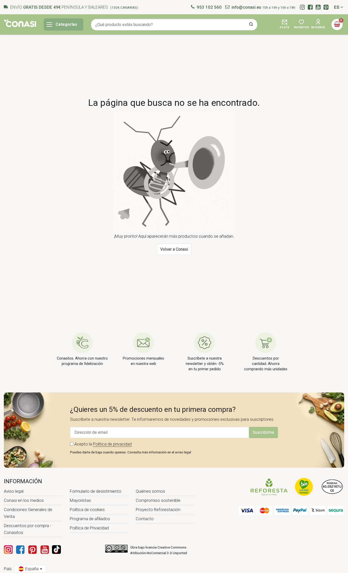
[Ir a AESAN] (332, 486)
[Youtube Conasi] (44, 549)
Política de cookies (87, 509)
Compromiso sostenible (158, 500)
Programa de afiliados (90, 518)
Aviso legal (13, 491)
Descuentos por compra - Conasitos (27, 529)
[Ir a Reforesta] (269, 486)
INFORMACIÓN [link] (23, 481)
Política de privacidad (112, 444)
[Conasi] (20, 23)
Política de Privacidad (89, 527)
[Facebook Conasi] (20, 549)
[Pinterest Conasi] (32, 549)
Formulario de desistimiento (95, 491)
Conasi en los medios (24, 500)
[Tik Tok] (56, 549)
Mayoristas (80, 500)
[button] (284, 24)
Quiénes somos (150, 491)
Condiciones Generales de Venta (28, 513)
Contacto (145, 518)
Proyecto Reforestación (158, 509)
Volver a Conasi (174, 249)
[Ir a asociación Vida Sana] (304, 486)
